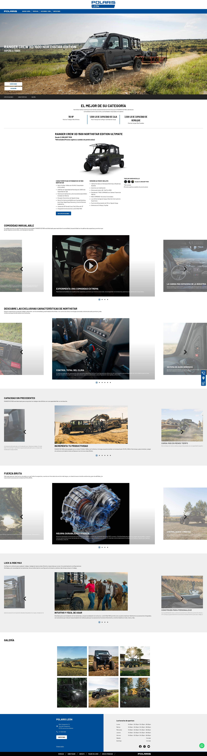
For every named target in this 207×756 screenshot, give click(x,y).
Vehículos (35, 11)
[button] (22, 269)
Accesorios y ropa (46, 11)
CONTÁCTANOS (61, 737)
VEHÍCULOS (61, 754)
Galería (33, 97)
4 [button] (108, 299)
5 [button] (108, 382)
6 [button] (110, 382)
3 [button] (105, 299)
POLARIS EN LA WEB (93, 754)
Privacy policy (60, 746)
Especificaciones (8, 97)
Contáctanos (56, 11)
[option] (103, 266)
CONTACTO (81, 754)
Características (22, 97)
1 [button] (99, 299)
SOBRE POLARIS (71, 754)
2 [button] (102, 299)
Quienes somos (26, 11)
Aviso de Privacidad (107, 754)
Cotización (13, 88)
